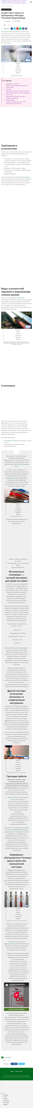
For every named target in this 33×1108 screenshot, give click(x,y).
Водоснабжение (6, 9)
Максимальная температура (11, 440)
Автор (12, 1071)
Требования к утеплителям (12, 84)
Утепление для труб (6, 31)
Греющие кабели (10, 100)
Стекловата (9, 89)
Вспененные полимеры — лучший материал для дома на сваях (18, 93)
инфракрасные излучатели (12, 944)
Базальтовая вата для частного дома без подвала (17, 91)
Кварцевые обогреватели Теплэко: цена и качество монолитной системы (16, 102)
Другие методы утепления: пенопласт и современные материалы (15, 97)
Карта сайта (19, 1071)
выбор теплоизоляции (18, 298)
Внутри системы (13, 797)
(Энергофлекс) (23, 648)
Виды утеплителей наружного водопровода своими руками (16, 86)
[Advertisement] (16, 124)
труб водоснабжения (24, 177)
